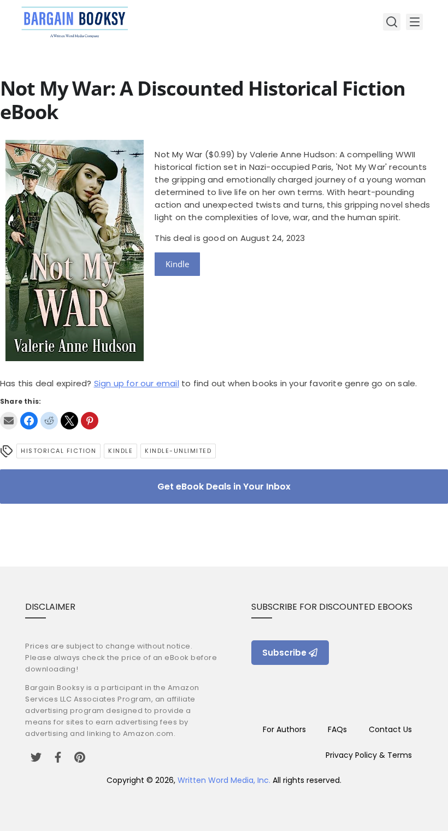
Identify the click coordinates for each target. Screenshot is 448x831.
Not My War (178, 154)
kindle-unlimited (178, 450)
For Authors (284, 729)
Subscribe (284, 652)
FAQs (337, 729)
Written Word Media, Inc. (224, 780)
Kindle (177, 263)
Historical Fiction (58, 450)
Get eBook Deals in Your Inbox (224, 486)
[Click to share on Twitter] (69, 420)
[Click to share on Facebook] (29, 420)
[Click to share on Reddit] (49, 420)
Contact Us (390, 729)
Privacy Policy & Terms (369, 755)
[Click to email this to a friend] (8, 420)
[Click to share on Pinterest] (89, 420)
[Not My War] (74, 358)
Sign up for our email (136, 383)
